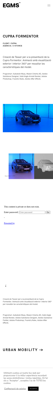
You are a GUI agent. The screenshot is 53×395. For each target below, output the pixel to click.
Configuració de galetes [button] (15, 389)
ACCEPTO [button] (33, 389)
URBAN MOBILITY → (23, 350)
